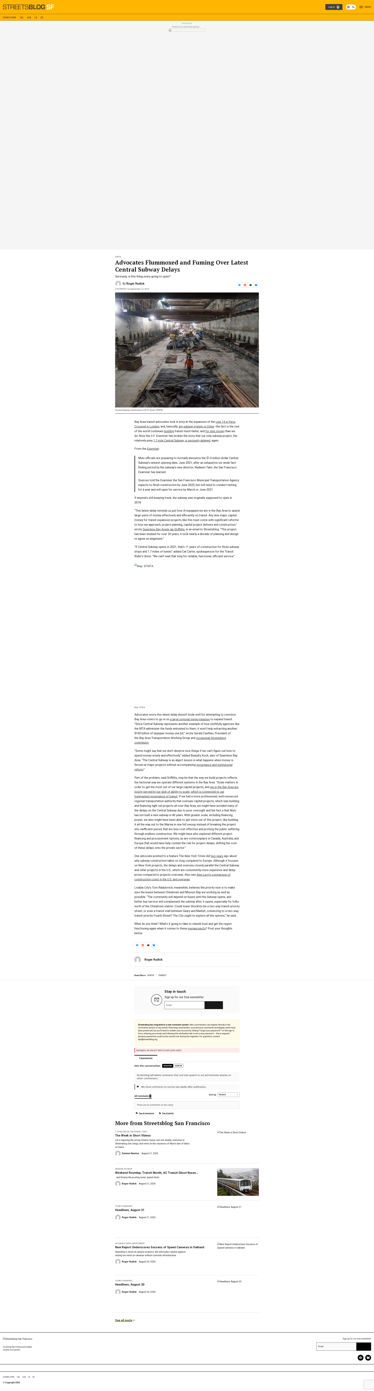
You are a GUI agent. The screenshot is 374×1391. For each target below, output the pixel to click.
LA (36, 17)
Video (144, 1132)
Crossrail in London (146, 426)
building (169, 431)
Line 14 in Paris (225, 422)
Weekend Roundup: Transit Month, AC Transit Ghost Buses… (156, 1172)
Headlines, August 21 (129, 1210)
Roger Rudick (135, 283)
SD (42, 17)
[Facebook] (360, 1358)
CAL (22, 17)
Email (169, 1005)
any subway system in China (196, 426)
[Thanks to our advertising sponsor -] (187, 138)
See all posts (123, 1320)
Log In (331, 7)
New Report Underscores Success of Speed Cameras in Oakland (159, 1247)
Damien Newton (130, 1153)
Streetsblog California (128, 1132)
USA (29, 17)
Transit (162, 975)
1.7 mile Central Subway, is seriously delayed (181, 440)
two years (217, 856)
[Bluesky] (368, 1358)
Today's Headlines (123, 1206)
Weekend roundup (124, 1169)
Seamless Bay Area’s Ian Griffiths (164, 529)
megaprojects (197, 928)
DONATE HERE (9, 17)
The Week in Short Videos (133, 1135)
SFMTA (118, 257)
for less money (215, 431)
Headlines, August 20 (129, 1284)
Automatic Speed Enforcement (130, 1243)
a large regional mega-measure (190, 719)
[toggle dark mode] (351, 7)
